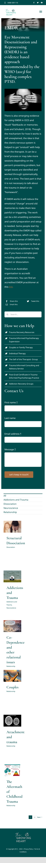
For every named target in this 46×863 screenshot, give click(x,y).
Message (10, 449)
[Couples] (12, 676)
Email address (12, 433)
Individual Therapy (17, 353)
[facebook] (34, 2)
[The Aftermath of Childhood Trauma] (12, 770)
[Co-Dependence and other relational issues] (12, 626)
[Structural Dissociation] (12, 527)
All (5, 495)
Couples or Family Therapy (21, 347)
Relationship (10, 512)
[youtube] (41, 2)
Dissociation (10, 503)
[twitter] (38, 2)
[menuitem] (23, 496)
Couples (12, 687)
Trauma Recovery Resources (21, 332)
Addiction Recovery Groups (21, 383)
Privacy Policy (28, 849)
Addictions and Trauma (16, 499)
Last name (10, 418)
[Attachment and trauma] (12, 721)
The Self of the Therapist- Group (23, 359)
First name (11, 402)
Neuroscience (11, 508)
